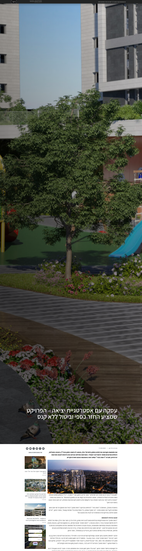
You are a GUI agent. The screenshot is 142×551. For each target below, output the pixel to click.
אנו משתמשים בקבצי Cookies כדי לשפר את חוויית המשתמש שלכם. (112, 2)
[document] (71, 275)
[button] (2, 2)
